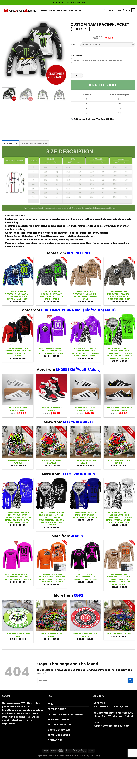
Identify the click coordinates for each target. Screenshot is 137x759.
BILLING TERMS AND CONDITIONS (66, 714)
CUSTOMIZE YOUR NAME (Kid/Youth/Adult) (78, 310)
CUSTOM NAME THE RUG (119, 634)
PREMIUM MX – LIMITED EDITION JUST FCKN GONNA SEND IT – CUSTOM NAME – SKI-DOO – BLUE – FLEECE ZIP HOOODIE (18, 517)
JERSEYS (78, 536)
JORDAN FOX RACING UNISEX (51, 409)
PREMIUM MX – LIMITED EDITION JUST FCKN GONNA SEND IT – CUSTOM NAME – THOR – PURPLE (85, 352)
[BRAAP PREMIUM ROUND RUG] (17, 615)
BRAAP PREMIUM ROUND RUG (18, 634)
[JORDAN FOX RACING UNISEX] (51, 389)
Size (73, 44)
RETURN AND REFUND (59, 724)
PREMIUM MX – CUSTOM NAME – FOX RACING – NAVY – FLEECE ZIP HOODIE (85, 515)
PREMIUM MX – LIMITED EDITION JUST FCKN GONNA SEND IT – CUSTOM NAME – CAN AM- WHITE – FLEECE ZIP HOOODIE (119, 517)
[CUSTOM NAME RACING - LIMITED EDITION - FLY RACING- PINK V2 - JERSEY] (17, 555)
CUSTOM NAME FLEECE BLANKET (18, 461)
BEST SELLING (78, 253)
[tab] (10, 143)
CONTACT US (55, 740)
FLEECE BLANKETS (78, 422)
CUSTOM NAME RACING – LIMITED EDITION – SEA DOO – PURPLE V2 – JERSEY (51, 351)
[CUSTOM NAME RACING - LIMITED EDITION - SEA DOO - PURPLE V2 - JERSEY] (51, 329)
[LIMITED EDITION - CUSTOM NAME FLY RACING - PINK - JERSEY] (85, 555)
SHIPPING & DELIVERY (59, 719)
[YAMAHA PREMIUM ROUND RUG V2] (85, 615)
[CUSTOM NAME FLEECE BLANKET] (17, 442)
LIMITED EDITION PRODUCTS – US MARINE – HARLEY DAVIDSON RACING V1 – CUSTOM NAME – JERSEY (119, 579)
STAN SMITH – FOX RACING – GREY (18, 409)
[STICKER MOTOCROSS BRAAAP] (51, 615)
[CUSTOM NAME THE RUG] (119, 615)
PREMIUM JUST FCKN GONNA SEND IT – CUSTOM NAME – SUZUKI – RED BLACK (18, 352)
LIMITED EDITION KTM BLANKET (85, 461)
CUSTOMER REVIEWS (59, 729)
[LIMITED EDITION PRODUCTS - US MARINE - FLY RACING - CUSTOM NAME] (85, 272)
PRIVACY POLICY (57, 709)
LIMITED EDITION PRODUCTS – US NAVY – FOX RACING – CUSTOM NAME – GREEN (51, 295)
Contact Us (75, 10)
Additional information (34, 143)
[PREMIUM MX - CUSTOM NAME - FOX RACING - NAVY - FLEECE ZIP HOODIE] (85, 493)
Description (10, 143)
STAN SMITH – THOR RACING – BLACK (85, 409)
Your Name (76, 55)
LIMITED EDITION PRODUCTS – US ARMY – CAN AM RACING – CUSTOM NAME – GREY (119, 295)
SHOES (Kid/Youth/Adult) (78, 369)
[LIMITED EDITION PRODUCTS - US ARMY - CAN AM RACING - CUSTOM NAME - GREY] (119, 272)
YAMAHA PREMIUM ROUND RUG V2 (85, 634)
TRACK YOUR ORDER (58, 10)
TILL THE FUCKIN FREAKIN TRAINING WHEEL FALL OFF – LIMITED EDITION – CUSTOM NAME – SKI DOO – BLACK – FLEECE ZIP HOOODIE (51, 518)
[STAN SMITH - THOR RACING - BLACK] (85, 389)
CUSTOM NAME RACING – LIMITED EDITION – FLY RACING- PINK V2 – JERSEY (18, 577)
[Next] (61, 53)
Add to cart (103, 85)
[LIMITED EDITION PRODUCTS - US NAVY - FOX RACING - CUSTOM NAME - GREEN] (51, 272)
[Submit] (130, 680)
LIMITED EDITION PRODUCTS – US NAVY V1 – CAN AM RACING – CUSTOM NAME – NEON (18, 295)
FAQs (50, 704)
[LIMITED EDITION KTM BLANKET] (85, 442)
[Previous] (6, 53)
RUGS (78, 595)
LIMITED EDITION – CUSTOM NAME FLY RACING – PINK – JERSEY (85, 577)
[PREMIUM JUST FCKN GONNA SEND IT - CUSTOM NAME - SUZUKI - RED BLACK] (17, 329)
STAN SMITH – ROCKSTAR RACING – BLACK (119, 409)
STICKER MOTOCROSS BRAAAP (51, 634)
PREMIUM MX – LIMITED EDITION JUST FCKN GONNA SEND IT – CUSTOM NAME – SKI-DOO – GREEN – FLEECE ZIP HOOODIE (119, 353)
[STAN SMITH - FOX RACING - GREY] (17, 389)
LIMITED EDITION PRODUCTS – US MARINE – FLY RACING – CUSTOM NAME (85, 295)
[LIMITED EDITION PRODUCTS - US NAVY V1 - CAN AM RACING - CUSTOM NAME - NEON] (17, 272)
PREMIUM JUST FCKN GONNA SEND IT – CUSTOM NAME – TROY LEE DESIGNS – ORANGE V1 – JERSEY (51, 578)
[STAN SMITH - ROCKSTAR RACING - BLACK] (119, 389)
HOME (44, 10)
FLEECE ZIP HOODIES (78, 474)
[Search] (105, 10)
